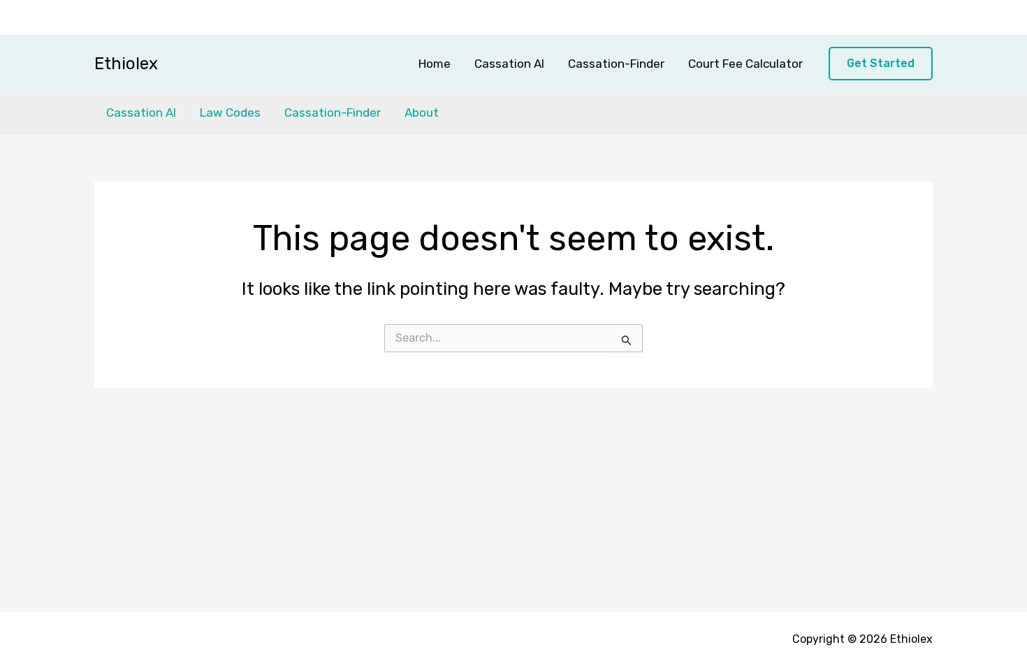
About (422, 112)
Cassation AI (509, 64)
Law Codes (230, 112)
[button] (881, 64)
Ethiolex (126, 63)
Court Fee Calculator (745, 64)
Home (434, 64)
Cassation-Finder (616, 64)
